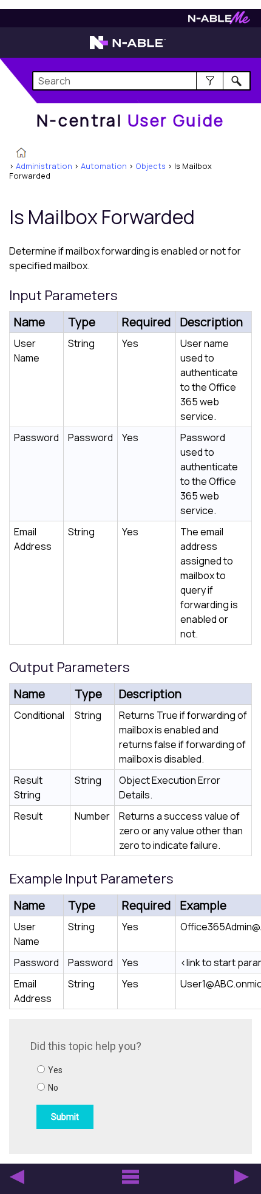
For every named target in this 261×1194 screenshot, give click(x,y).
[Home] (21, 153)
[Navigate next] (241, 1177)
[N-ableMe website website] (219, 21)
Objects (150, 165)
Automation (104, 165)
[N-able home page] (128, 48)
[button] (209, 81)
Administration (44, 165)
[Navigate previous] (17, 1177)
